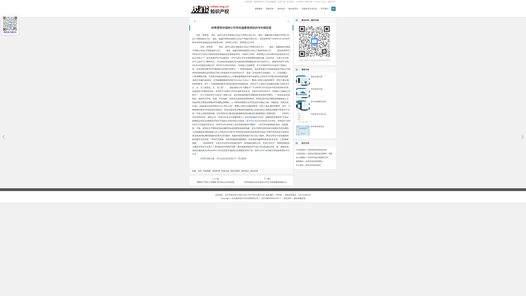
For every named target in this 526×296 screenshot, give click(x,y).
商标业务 (270, 9)
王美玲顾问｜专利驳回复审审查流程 (311, 150)
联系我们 (291, 2)
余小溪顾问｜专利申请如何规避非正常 (312, 157)
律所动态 (245, 171)
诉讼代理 (254, 171)
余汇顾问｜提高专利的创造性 (308, 165)
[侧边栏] (288, 21)
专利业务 (281, 9)
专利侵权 (207, 171)
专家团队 (249, 2)
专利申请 (252, 121)
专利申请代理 (316, 89)
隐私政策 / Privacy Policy (315, 2)
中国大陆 (225, 171)
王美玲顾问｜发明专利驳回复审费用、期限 (314, 154)
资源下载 (281, 2)
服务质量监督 (299, 198)
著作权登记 (293, 9)
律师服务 (258, 9)
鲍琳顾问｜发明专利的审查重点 (309, 161)
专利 (200, 171)
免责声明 (331, 2)
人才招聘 (300, 2)
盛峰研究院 (259, 2)
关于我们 (324, 9)
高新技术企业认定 (309, 9)
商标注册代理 (316, 77)
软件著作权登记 (317, 126)
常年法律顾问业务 (318, 101)
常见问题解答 (270, 2)
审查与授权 (235, 171)
